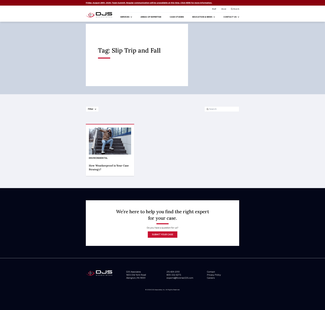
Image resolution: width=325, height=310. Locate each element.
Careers (211, 278)
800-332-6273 (174, 275)
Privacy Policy (214, 275)
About (223, 9)
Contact (211, 272)
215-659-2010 (173, 272)
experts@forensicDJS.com (180, 278)
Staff (214, 9)
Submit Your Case (162, 234)
